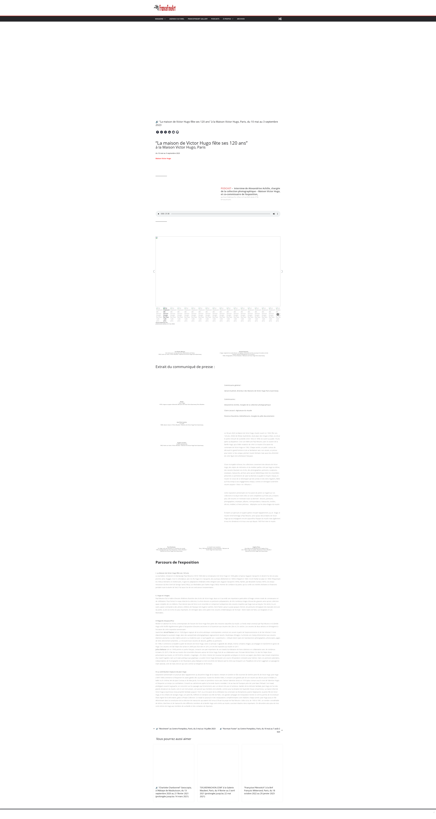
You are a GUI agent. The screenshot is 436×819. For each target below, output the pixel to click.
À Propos (227, 19)
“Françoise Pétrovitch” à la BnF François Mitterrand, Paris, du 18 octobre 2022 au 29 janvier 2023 (259, 790)
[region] (218, 279)
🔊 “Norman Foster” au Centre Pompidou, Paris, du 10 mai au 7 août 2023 (250, 730)
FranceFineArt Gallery (198, 19)
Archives (241, 19)
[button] (164, 18)
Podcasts (215, 19)
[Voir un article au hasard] (280, 19)
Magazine (159, 19)
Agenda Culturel (176, 19)
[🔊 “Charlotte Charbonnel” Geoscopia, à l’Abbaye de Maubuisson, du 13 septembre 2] (173, 746)
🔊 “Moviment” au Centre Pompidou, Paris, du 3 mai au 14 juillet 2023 (186, 728)
